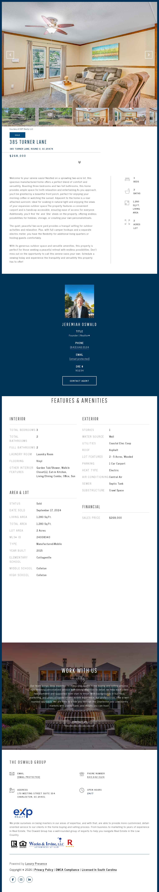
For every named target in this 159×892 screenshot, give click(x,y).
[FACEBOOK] (13, 879)
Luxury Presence (36, 863)
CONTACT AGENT (79, 380)
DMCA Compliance (67, 869)
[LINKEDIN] (29, 879)
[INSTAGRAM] (21, 879)
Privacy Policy (43, 869)
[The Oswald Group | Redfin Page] (70, 842)
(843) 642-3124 (79, 347)
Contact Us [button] (79, 721)
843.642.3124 (96, 777)
